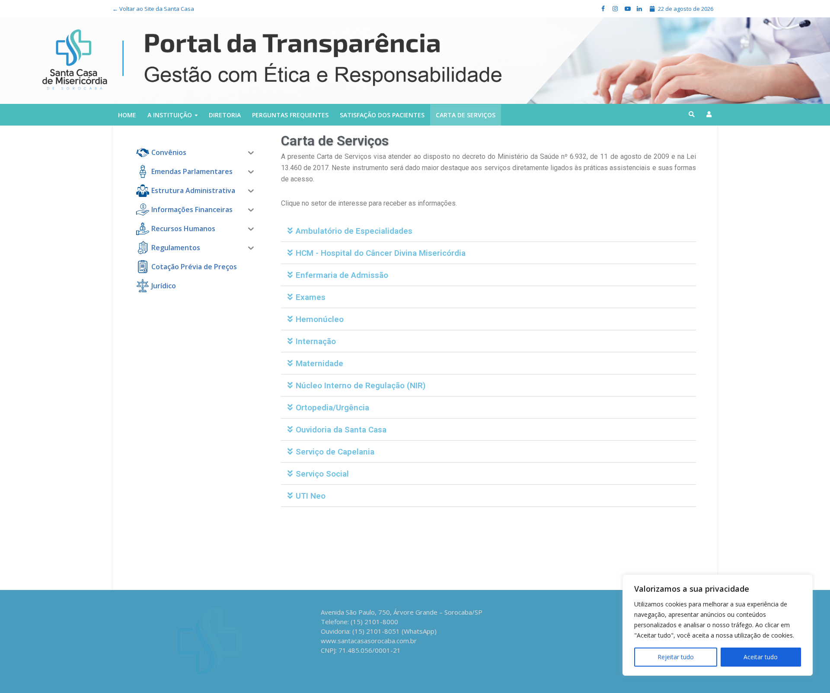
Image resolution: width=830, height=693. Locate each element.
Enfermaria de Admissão (342, 275)
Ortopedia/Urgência (332, 408)
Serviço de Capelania (335, 452)
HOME (127, 115)
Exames (311, 297)
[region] (717, 625)
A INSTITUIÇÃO (169, 115)
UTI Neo (311, 496)
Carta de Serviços (465, 115)
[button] (488, 231)
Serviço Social (322, 474)
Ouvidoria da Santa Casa (341, 430)
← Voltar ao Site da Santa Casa (153, 9)
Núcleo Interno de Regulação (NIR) (361, 385)
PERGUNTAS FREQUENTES (290, 115)
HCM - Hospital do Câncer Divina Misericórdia (381, 253)
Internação (316, 341)
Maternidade (319, 363)
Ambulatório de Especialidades (354, 231)
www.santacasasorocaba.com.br (369, 640)
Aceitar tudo (761, 657)
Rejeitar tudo (676, 657)
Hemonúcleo (320, 319)
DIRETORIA (225, 115)
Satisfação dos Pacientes (382, 115)
